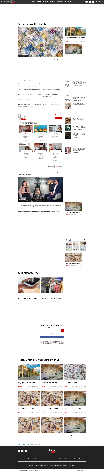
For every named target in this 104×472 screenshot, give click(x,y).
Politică (39, 1)
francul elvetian (41, 211)
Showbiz (52, 1)
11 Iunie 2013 (27, 80)
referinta (23, 211)
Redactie (70, 1)
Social (33, 1)
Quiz (64, 1)
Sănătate (45, 1)
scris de (79, 41)
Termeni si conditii (44, 465)
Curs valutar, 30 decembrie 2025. (26, 408)
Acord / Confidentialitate (55, 465)
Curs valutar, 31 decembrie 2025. (73, 382)
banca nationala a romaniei (31, 211)
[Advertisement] (75, 91)
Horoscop (59, 1)
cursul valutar (48, 211)
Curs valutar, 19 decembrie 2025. (73, 435)
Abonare (101, 1)
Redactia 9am (59, 115)
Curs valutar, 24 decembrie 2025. (73, 212)
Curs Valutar (72, 465)
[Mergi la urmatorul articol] (101, 7)
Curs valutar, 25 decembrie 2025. (50, 408)
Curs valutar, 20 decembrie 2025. (50, 435)
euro (19, 211)
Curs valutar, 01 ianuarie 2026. (72, 54)
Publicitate (65, 465)
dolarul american (55, 211)
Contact (31, 465)
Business (67, 41)
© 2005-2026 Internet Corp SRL (24, 470)
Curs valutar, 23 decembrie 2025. (73, 263)
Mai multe (58, 118)
